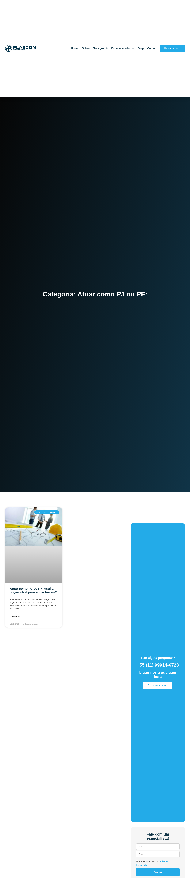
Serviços (98, 48)
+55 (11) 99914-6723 (158, 665)
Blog (141, 48)
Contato (152, 48)
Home (74, 48)
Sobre (86, 48)
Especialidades (121, 48)
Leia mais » (15, 616)
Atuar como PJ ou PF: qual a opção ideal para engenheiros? (33, 590)
